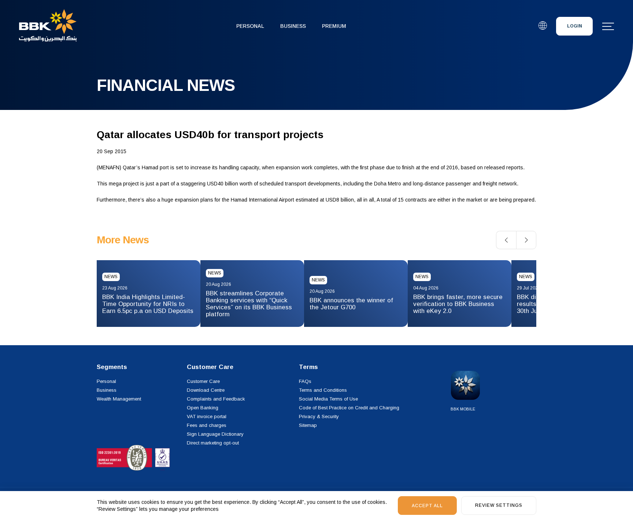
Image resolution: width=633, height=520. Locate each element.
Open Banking (202, 407)
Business (293, 26)
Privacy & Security (319, 416)
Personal (250, 26)
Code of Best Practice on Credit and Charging (349, 407)
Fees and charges (206, 425)
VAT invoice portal (206, 416)
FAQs (305, 381)
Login (574, 26)
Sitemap (308, 425)
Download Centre (206, 390)
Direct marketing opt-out (213, 443)
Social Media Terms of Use (328, 399)
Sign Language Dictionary (215, 434)
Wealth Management (119, 399)
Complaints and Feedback (216, 399)
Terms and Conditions (323, 390)
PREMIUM (334, 26)
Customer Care (203, 381)
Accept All (427, 505)
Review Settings (498, 505)
